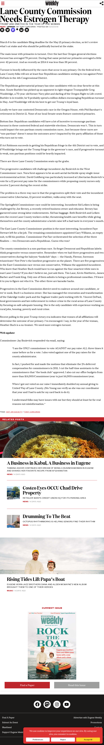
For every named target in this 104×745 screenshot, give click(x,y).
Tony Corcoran (28, 26)
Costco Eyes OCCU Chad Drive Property (53, 490)
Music (10, 590)
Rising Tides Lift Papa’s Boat (36, 578)
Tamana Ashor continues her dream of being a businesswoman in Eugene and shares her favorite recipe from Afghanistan (50, 469)
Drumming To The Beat (46, 516)
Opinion (11, 26)
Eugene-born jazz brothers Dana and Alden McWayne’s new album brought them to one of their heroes (47, 585)
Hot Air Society (14, 411)
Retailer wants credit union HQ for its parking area (54, 497)
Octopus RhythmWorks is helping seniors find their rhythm (59, 521)
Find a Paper (27, 685)
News (3, 26)
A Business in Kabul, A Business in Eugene (49, 462)
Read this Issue (77, 685)
